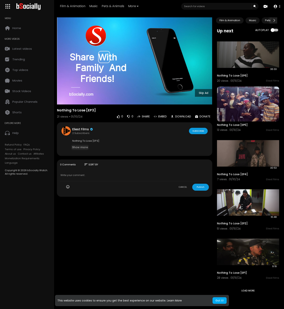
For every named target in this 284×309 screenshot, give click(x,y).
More (132, 6)
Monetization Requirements (22, 158)
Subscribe (198, 130)
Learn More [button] (174, 300)
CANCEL (183, 187)
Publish (200, 187)
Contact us (24, 154)
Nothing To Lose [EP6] (232, 75)
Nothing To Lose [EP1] (232, 273)
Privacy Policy (31, 149)
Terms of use (13, 149)
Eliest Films (81, 129)
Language (11, 163)
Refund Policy (13, 145)
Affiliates (38, 154)
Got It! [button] (219, 300)
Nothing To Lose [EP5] (232, 125)
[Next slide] (274, 20)
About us (10, 154)
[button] (276, 6)
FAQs (27, 145)
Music (93, 6)
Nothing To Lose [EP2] (232, 223)
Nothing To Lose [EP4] (232, 174)
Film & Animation (72, 6)
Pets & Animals (113, 6)
